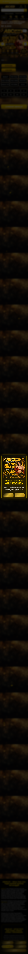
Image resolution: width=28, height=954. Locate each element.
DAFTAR (19, 495)
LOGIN (8, 495)
